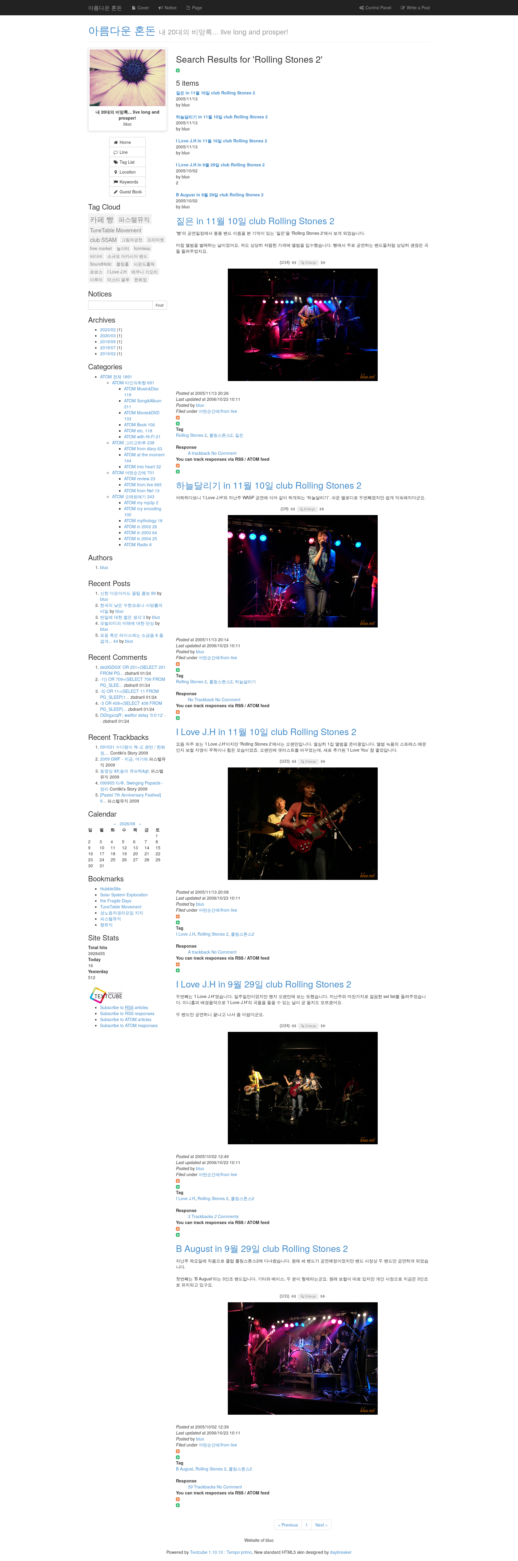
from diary (149, 448)
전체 (122, 377)
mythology (149, 520)
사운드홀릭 (144, 264)
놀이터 (123, 248)
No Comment (224, 453)
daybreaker (341, 1552)
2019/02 (108, 353)
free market (101, 248)
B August (184, 1469)
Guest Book (130, 192)
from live (149, 484)
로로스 (96, 272)
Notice (170, 7)
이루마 (96, 279)
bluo (200, 405)
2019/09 (108, 341)
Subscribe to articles (124, 1007)
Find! (160, 305)
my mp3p (147, 502)
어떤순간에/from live (218, 411)
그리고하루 (139, 442)
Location (127, 172)
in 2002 (147, 526)
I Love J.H (185, 934)
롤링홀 (122, 264)
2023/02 (108, 329)
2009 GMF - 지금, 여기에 (124, 759)
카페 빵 (102, 219)
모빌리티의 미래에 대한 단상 (127, 623)
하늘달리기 (245, 681)
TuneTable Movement (115, 230)
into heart (149, 466)
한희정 (140, 279)
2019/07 (108, 347)
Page (196, 7)
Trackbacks (201, 1216)
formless (142, 248)
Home (124, 142)
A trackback (199, 453)
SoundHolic (101, 264)
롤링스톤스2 (221, 435)
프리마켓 (155, 240)
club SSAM (103, 239)
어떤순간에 (139, 472)
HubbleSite (110, 889)
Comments (226, 1216)
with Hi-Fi (149, 436)
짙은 (239, 435)
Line (123, 152)
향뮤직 (106, 925)
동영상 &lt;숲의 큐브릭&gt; (125, 771)
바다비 (96, 256)
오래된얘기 (139, 496)
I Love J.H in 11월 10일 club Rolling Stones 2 (221, 141)
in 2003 (147, 532)
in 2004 (147, 538)
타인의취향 (139, 383)
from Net (148, 490)
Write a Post (418, 7)
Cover (142, 7)
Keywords (128, 182)
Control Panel (377, 7)
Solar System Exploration (124, 895)
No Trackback (201, 699)
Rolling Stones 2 (191, 435)
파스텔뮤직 (134, 219)
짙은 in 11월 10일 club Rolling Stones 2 (215, 93)
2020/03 (108, 335)
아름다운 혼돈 (105, 7)
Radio (144, 544)
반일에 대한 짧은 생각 (122, 617)
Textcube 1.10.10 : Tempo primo (221, 1552)
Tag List (126, 162)
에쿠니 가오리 (144, 272)
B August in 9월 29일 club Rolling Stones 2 (219, 195)
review (146, 478)
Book (146, 424)
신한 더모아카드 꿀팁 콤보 (128, 593)
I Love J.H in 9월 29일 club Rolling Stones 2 (220, 165)
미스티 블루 (118, 279)
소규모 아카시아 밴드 (127, 256)
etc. (144, 430)
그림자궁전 (131, 240)
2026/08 (127, 824)
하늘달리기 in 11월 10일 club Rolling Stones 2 (222, 117)
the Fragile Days (115, 901)
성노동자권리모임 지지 (121, 913)
